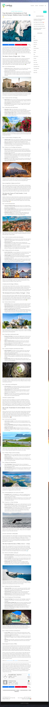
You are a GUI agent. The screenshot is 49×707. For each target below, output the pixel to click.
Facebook (8, 660)
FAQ (34, 54)
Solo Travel (35, 62)
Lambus (27, 703)
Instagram (16, 660)
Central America (36, 48)
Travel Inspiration (18, 11)
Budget (35, 46)
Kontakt (36, 5)
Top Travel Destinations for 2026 (39, 24)
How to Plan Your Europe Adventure (39, 26)
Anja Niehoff (6, 18)
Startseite (32, 5)
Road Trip (35, 60)
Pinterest (11, 660)
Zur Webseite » (41, 5)
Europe (12, 11)
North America (36, 56)
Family (35, 52)
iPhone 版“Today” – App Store (14, 674)
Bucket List (35, 44)
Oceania (35, 58)
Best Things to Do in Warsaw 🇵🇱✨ (39, 22)
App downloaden (29, 676)
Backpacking (35, 40)
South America (36, 64)
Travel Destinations (23, 690)
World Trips (35, 72)
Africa (34, 36)
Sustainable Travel (36, 66)
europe (18, 690)
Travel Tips (35, 70)
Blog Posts (35, 42)
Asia (34, 38)
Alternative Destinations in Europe (9, 690)
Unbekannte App (12, 681)
